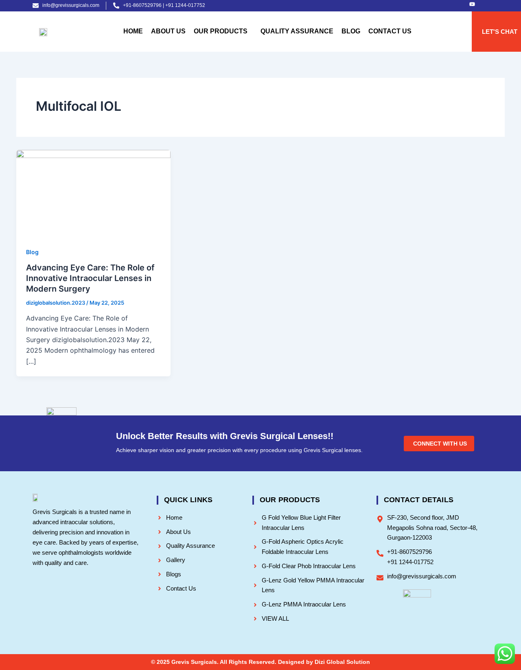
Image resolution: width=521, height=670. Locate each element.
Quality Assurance (296, 31)
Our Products (220, 31)
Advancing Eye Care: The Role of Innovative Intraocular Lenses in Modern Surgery (90, 278)
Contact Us (390, 31)
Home (133, 31)
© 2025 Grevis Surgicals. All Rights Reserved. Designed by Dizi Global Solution (260, 662)
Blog (350, 31)
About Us (168, 31)
